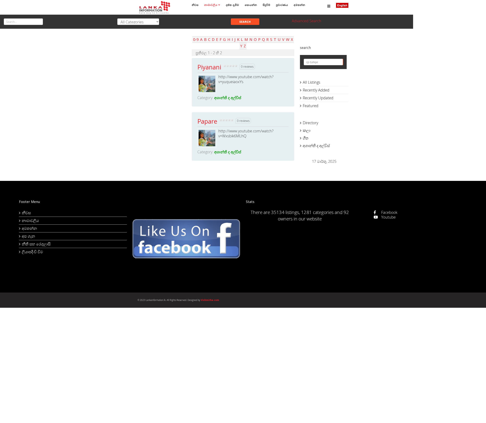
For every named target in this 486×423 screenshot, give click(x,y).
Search (245, 21)
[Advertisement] (162, 93)
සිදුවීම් (266, 5)
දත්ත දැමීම (232, 5)
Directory (310, 122)
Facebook (388, 212)
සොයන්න (251, 5)
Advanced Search (306, 20)
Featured (310, 105)
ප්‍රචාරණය (282, 5)
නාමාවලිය (210, 5)
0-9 (196, 39)
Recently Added (316, 90)
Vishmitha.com (210, 300)
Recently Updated (318, 97)
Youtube (388, 217)
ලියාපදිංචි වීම (32, 251)
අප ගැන (28, 236)
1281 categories (317, 212)
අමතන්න (299, 5)
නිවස (195, 5)
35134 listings (285, 212)
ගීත (305, 138)
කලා (306, 130)
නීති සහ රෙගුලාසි (36, 243)
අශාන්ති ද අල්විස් (227, 97)
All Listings (311, 82)
